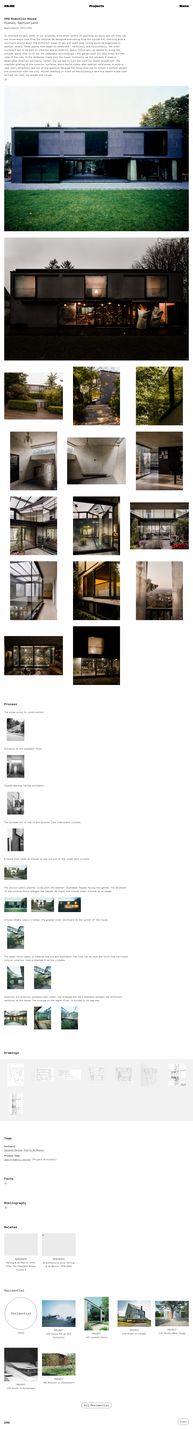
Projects (96, 6)
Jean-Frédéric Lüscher (17, 1159)
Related (10, 1227)
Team (8, 1138)
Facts (8, 1178)
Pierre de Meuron (34, 1150)
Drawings (11, 1052)
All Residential (96, 1405)
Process (10, 704)
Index (183, 1422)
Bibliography (15, 1203)
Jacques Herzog (13, 1150)
